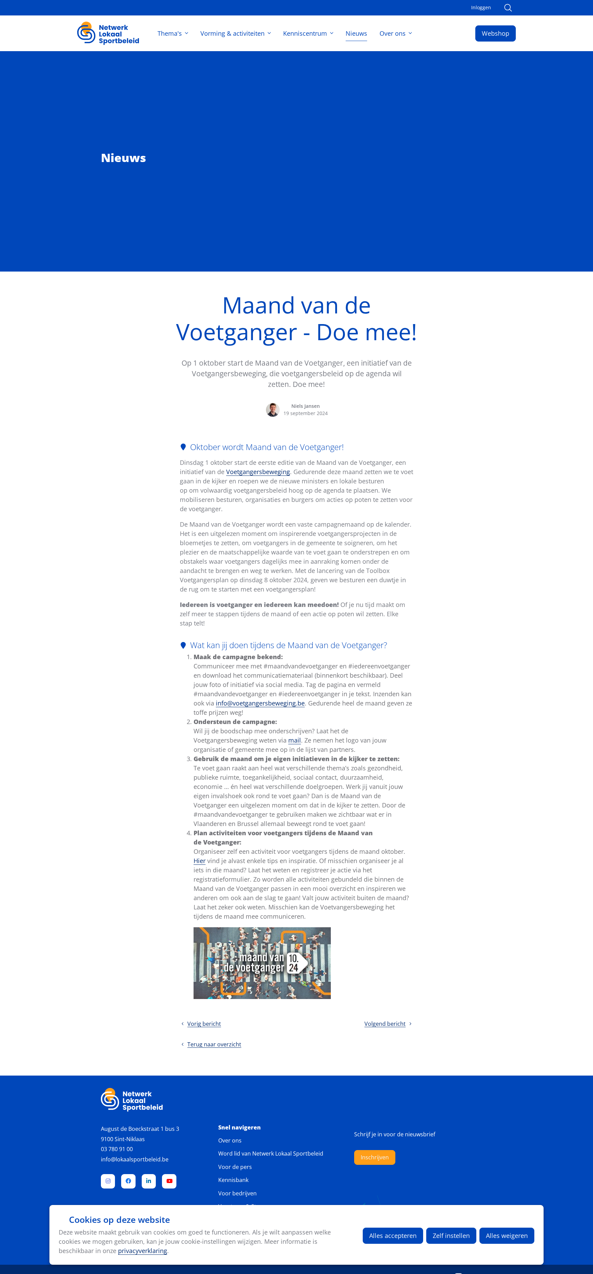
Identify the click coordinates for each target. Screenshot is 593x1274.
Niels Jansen (305, 406)
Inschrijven (375, 1157)
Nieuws (356, 33)
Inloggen (481, 7)
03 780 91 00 (117, 1149)
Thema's (170, 33)
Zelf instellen (451, 1235)
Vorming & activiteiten (232, 33)
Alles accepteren (393, 1235)
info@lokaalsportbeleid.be (134, 1159)
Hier (200, 861)
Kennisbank (233, 1180)
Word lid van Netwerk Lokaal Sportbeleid (270, 1153)
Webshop (495, 33)
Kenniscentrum (305, 33)
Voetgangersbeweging (258, 472)
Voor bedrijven (237, 1193)
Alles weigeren (507, 1235)
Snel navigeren (239, 1127)
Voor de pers (235, 1167)
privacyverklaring (142, 1251)
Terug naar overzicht (214, 1044)
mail (294, 740)
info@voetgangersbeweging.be (260, 703)
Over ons (393, 33)
